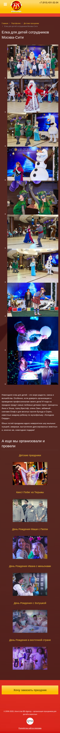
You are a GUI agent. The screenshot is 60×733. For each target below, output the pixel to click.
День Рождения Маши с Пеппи (30, 529)
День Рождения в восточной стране (30, 640)
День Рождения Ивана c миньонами (30, 566)
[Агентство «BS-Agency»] (16, 6)
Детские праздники (30, 455)
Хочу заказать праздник (30, 690)
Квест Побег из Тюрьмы (30, 492)
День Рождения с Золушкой (30, 603)
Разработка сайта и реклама (30, 721)
